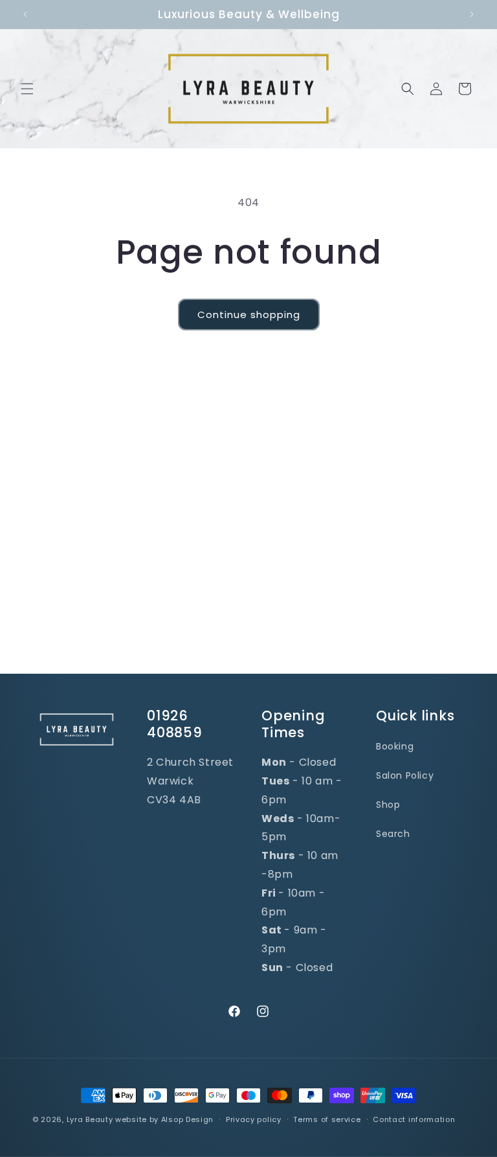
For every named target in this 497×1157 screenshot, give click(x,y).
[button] (27, 88)
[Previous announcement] (25, 14)
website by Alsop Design (164, 1119)
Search (393, 833)
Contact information (414, 1119)
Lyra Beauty (90, 1119)
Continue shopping (248, 314)
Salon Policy (405, 775)
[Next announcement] (472, 14)
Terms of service (326, 1119)
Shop (388, 804)
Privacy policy (254, 1119)
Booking (395, 746)
